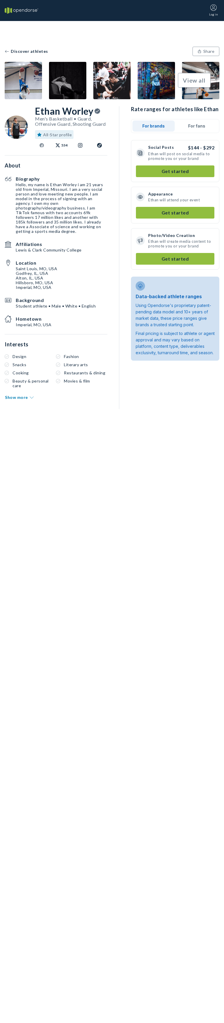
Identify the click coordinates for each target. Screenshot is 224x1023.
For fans (196, 125)
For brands (153, 125)
